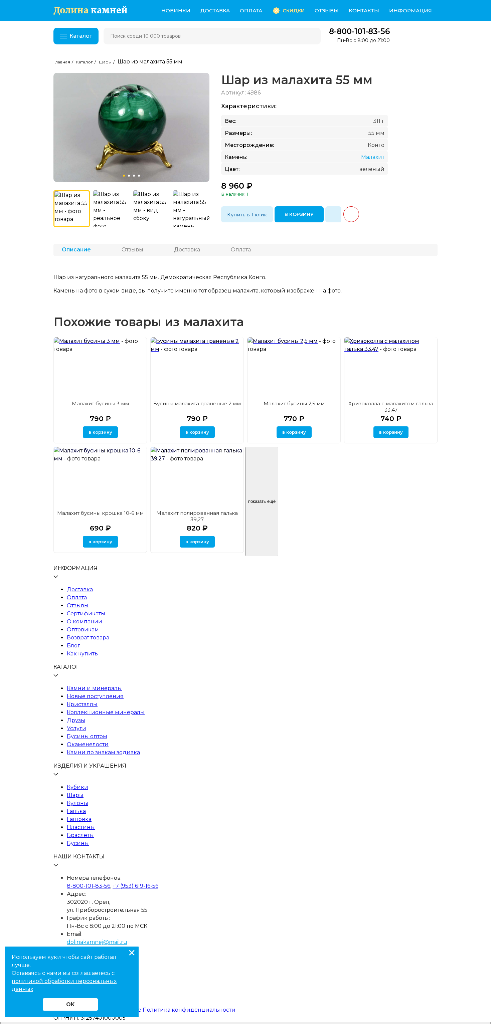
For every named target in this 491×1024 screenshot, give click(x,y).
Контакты (364, 10)
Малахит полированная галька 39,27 (197, 516)
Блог (73, 645)
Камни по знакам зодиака (103, 752)
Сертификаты (86, 613)
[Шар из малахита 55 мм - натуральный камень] (191, 208)
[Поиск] (311, 36)
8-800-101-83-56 (359, 31)
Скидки (294, 10)
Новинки (175, 10)
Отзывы (327, 10)
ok (70, 1004)
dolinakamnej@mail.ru (97, 942)
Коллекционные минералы (106, 712)
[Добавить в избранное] (333, 214)
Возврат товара (88, 637)
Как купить (82, 653)
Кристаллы (82, 704)
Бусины (78, 843)
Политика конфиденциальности (189, 1010)
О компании (84, 621)
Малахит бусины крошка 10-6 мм (100, 513)
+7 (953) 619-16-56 (135, 886)
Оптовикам (83, 629)
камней (90, 10)
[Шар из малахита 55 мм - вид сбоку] (151, 208)
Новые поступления (95, 696)
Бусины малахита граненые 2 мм (197, 403)
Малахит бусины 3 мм (100, 403)
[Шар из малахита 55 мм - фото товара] (71, 208)
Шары (75, 795)
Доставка (215, 10)
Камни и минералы (94, 688)
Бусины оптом (87, 736)
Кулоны (77, 803)
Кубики (77, 787)
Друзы (76, 720)
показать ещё (262, 501)
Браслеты (80, 835)
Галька (76, 811)
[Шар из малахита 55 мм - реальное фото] (111, 208)
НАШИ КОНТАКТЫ (79, 856)
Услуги (76, 728)
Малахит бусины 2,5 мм (294, 403)
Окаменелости (88, 744)
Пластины (81, 827)
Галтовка (79, 819)
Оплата (251, 10)
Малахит (372, 157)
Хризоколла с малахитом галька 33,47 (390, 406)
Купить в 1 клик (247, 214)
